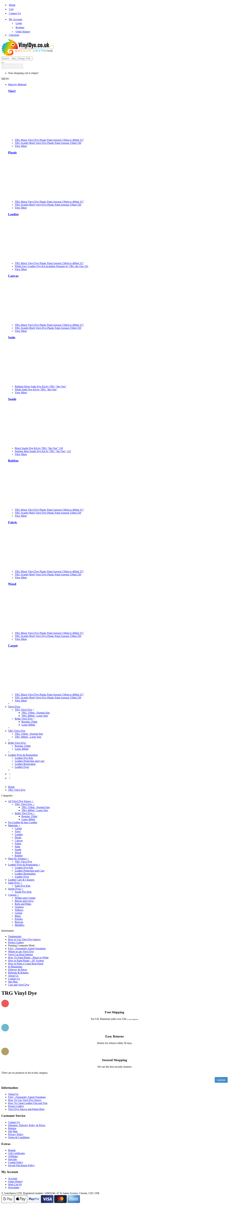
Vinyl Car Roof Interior (20, 954)
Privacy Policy (15, 1134)
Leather (13, 214)
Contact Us (14, 978)
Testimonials (14, 936)
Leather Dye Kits (24, 758)
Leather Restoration (25, 764)
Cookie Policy (15, 1162)
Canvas (13, 276)
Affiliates (13, 1156)
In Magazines (15, 966)
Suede (12, 399)
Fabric (12, 522)
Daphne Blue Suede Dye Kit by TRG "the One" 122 (43, 451)
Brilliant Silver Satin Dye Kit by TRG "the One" (40, 386)
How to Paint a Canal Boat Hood (25, 963)
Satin (11, 337)
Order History (15, 1181)
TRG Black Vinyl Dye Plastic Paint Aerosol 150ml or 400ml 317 (49, 140)
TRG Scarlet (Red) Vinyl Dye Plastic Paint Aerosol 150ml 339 (48, 143)
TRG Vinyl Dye (24, 709)
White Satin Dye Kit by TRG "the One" (36, 389)
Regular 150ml (29, 721)
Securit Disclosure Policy (21, 1165)
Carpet (13, 645)
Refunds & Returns (18, 972)
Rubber (13, 460)
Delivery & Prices (17, 969)
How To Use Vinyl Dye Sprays (24, 1100)
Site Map (13, 981)
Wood (12, 584)
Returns (12, 1128)
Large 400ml (28, 724)
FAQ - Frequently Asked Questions (27, 948)
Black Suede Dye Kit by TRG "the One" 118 (39, 448)
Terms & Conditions (19, 1137)
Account (12, 1178)
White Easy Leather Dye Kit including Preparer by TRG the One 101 (51, 266)
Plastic (12, 152)
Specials (12, 1159)
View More (21, 146)
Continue (221, 1080)
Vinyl (11, 91)
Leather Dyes (22, 767)
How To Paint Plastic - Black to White (28, 957)
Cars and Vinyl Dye (18, 984)
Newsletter (13, 1187)
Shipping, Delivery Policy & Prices (26, 1125)
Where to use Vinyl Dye (21, 951)
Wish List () (15, 1184)
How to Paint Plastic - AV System (26, 960)
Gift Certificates (16, 1153)
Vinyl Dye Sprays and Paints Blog (26, 1109)
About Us (13, 975)
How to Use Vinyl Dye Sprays (24, 939)
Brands (12, 1150)
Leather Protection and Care (29, 761)
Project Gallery (16, 942)
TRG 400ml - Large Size (34, 715)
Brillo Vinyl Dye (24, 718)
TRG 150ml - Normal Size (35, 712)
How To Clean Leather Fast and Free (27, 1103)
